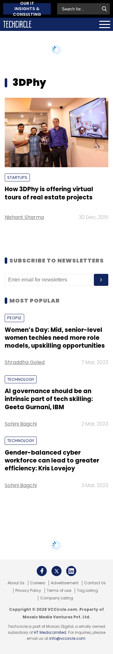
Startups (17, 177)
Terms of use (59, 590)
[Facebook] (42, 571)
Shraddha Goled (25, 362)
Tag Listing (87, 590)
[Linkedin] (71, 571)
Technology (20, 379)
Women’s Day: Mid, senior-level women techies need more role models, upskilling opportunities (55, 338)
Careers (37, 583)
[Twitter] (56, 571)
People (14, 318)
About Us (16, 583)
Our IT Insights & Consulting (27, 9)
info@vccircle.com (67, 638)
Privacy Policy (28, 590)
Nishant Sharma (24, 217)
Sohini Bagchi (21, 423)
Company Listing (56, 598)
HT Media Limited (50, 632)
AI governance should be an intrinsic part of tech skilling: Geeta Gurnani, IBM (49, 399)
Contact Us (95, 583)
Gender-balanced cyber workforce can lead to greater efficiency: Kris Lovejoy (52, 460)
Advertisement (64, 583)
